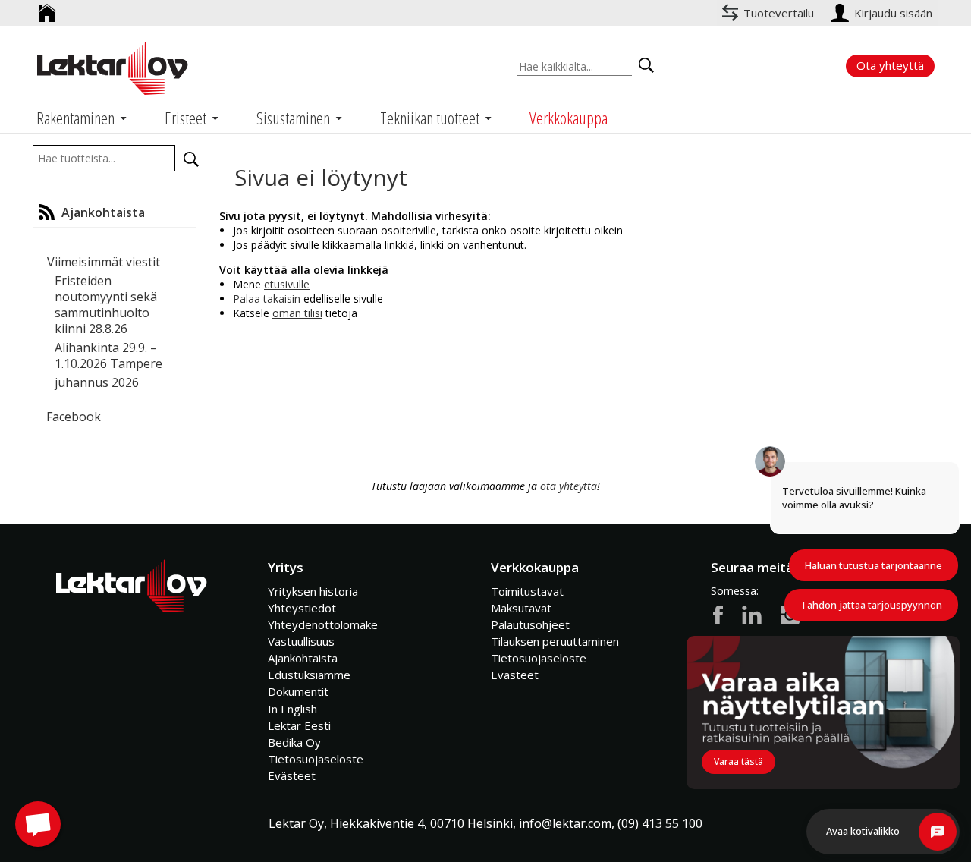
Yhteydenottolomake (323, 624)
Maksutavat (521, 607)
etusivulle (287, 284)
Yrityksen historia (313, 591)
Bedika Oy (294, 742)
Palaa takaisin (266, 298)
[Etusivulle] (47, 7)
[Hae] (191, 159)
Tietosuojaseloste (315, 758)
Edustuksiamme (309, 674)
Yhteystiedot (302, 607)
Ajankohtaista (303, 657)
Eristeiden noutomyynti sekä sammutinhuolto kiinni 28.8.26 (106, 304)
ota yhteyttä (568, 486)
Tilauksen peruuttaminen (555, 641)
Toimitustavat (527, 591)
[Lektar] (112, 68)
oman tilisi (297, 313)
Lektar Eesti (299, 725)
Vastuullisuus (301, 641)
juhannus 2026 (97, 382)
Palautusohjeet (530, 624)
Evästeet (292, 775)
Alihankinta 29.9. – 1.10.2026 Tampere (108, 355)
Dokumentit (298, 691)
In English (292, 708)
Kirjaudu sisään (894, 12)
